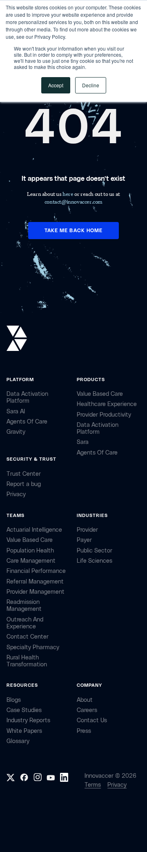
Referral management (35, 582)
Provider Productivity (104, 415)
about (85, 700)
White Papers (24, 731)
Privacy (117, 785)
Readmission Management (24, 605)
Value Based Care (100, 394)
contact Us (92, 720)
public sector (94, 551)
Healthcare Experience (107, 404)
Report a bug (24, 484)
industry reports (28, 720)
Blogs (14, 700)
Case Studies (24, 710)
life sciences (94, 561)
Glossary (18, 741)
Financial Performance (36, 571)
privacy (16, 494)
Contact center (28, 637)
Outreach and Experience (25, 623)
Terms (93, 785)
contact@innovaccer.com (73, 201)
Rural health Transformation (27, 661)
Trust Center (24, 474)
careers (87, 710)
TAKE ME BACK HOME (73, 230)
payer (84, 540)
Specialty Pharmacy (33, 647)
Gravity (16, 432)
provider (87, 530)
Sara (83, 442)
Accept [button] (55, 85)
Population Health (30, 551)
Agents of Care (27, 422)
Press (84, 731)
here (68, 193)
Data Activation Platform (27, 397)
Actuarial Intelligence (34, 530)
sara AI (16, 411)
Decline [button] (90, 85)
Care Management (31, 561)
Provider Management (36, 592)
